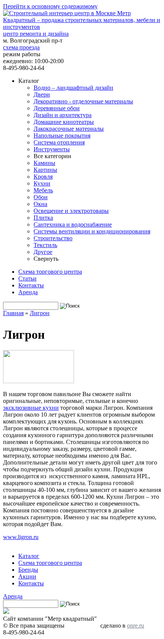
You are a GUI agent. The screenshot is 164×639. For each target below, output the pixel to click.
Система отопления (59, 142)
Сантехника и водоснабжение (73, 224)
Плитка (43, 217)
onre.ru (135, 625)
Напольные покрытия (62, 135)
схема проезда (21, 47)
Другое (43, 252)
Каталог (28, 556)
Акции (27, 576)
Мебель (43, 190)
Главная (13, 313)
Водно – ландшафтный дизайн (73, 87)
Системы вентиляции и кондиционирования (92, 231)
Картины (45, 169)
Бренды (28, 569)
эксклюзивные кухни (31, 407)
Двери (42, 94)
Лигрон (40, 313)
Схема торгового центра (50, 271)
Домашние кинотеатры (64, 122)
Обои (41, 197)
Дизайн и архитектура (63, 115)
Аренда (28, 292)
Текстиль (45, 245)
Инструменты (52, 149)
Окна (40, 204)
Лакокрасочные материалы (69, 128)
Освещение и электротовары (71, 211)
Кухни (42, 183)
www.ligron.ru (21, 537)
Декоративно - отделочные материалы (83, 101)
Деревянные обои (57, 108)
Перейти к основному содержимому (50, 6)
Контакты (31, 285)
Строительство (53, 238)
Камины (44, 163)
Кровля (43, 176)
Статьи (27, 278)
